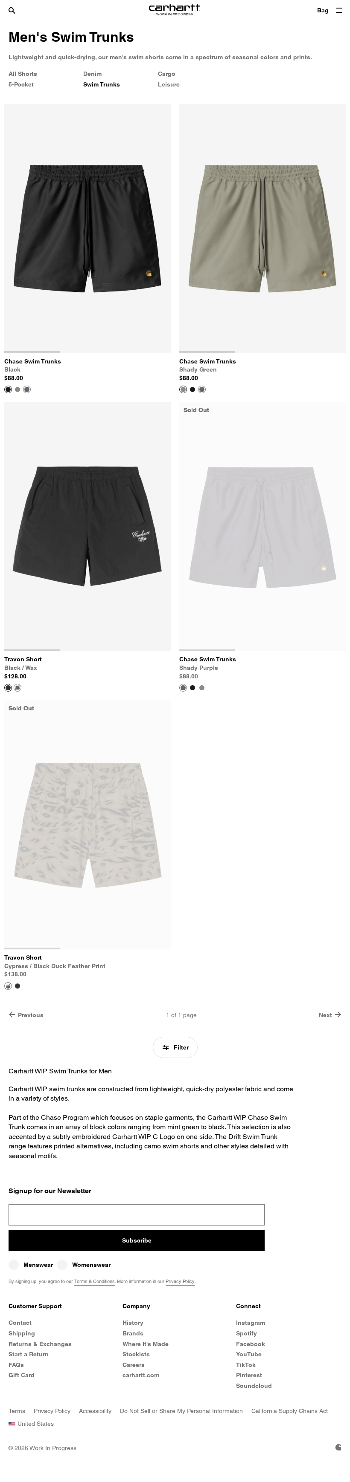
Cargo (166, 73)
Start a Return (29, 1354)
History (132, 1322)
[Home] (174, 10)
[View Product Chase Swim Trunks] (8, 389)
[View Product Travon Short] (8, 688)
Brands (132, 1333)
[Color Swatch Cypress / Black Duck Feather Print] (17, 688)
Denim (92, 73)
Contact (20, 1322)
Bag (323, 10)
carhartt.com (140, 1375)
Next (325, 1015)
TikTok (246, 1364)
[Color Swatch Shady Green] (17, 389)
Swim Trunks (101, 84)
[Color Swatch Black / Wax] (17, 986)
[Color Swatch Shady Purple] (27, 389)
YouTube (249, 1354)
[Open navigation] (339, 10)
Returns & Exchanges (40, 1344)
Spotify (246, 1333)
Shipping (22, 1333)
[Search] (20, 10)
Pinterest (249, 1375)
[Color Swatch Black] (192, 389)
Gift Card (22, 1375)
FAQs (16, 1364)
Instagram (250, 1322)
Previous (31, 1015)
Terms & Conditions (94, 1281)
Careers (133, 1364)
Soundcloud (254, 1385)
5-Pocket (21, 84)
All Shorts (23, 73)
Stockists (136, 1354)
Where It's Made (145, 1344)
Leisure (169, 84)
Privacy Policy (180, 1281)
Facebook (250, 1344)
